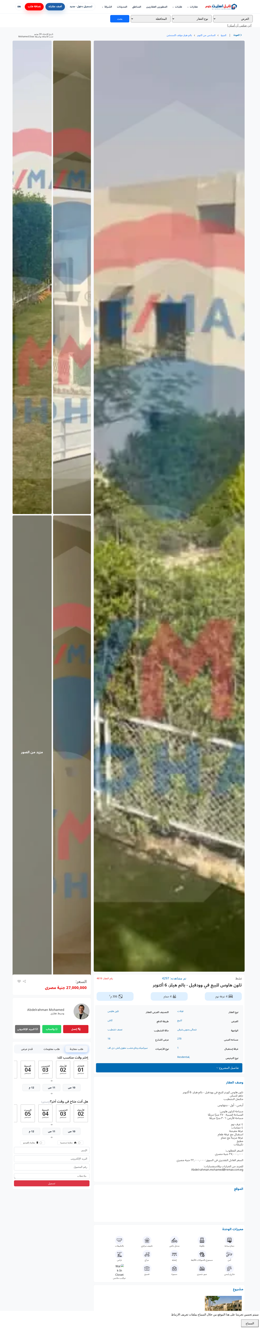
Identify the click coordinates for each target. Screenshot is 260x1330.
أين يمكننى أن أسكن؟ (239, 25)
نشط (238, 978)
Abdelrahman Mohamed (45, 1010)
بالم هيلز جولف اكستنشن (179, 35)
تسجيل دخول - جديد (81, 6)
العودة (236, 35)
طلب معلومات (52, 1049)
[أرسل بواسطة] (24, 981)
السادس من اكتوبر (206, 35)
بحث (119, 19)
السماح (250, 1323)
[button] (19, 981)
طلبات (178, 6)
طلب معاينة (76, 1049)
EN (19, 6)
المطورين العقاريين (156, 6)
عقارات (194, 6)
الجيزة (223, 35)
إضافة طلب (34, 6)
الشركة (108, 6)
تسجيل (51, 1183)
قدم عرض (27, 1049)
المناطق (136, 6)
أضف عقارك (55, 6)
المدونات (122, 6)
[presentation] (52, 1080)
